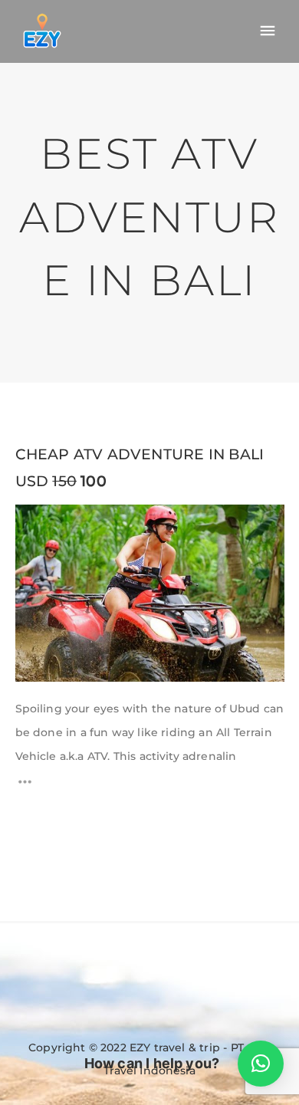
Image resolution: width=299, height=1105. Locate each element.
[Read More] (24, 786)
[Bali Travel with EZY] (42, 30)
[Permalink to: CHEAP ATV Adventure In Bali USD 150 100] (34, 524)
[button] (261, 1064)
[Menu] (267, 31)
